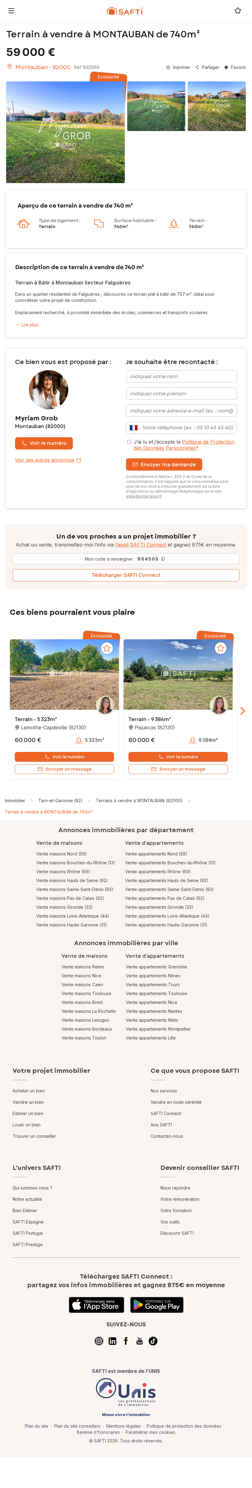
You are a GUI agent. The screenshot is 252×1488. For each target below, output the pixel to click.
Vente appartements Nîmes (153, 975)
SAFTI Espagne (28, 1221)
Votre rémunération (179, 1199)
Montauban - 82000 (42, 67)
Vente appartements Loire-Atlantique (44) (167, 916)
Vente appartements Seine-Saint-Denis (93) (169, 889)
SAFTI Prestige (28, 1244)
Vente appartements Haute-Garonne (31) (166, 924)
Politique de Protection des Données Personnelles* (184, 445)
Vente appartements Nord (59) (156, 853)
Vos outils (170, 1221)
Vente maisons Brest (82, 1002)
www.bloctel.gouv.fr (144, 496)
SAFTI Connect (166, 1113)
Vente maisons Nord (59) (61, 853)
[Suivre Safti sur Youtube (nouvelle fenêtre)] (139, 1341)
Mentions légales (123, 1426)
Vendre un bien (28, 1102)
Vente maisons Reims (82, 966)
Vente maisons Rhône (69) (63, 871)
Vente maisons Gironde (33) (64, 907)
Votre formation (176, 1210)
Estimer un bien (28, 1113)
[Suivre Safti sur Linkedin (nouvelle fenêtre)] (112, 1341)
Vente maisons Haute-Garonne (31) (71, 924)
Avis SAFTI (161, 1124)
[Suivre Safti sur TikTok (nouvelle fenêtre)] (153, 1341)
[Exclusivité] (65, 132)
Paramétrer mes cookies (150, 1432)
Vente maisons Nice (81, 975)
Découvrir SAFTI (177, 1233)
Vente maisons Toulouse (86, 993)
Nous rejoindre (175, 1187)
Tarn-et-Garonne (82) (60, 800)
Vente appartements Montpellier (158, 1028)
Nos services (164, 1090)
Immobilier (15, 800)
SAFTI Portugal (28, 1233)
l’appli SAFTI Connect (140, 545)
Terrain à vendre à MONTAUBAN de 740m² (49, 811)
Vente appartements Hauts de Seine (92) (166, 880)
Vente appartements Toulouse (156, 993)
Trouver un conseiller (34, 1136)
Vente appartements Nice (151, 1002)
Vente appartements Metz (152, 1020)
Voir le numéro (48, 443)
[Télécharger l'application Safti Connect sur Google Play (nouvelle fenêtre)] (156, 1305)
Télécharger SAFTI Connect (126, 575)
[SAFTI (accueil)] (125, 11)
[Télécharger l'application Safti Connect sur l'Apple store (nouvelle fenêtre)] (96, 1305)
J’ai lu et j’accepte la (184, 445)
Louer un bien (27, 1124)
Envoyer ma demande (168, 464)
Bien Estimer (25, 1210)
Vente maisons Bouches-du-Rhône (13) (75, 862)
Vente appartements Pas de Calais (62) (165, 898)
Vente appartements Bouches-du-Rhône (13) (170, 862)
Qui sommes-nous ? (32, 1187)
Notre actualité (27, 1199)
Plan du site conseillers (77, 1426)
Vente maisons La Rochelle (88, 1011)
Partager (210, 67)
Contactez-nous (167, 1136)
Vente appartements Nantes (154, 1011)
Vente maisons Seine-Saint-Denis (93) (74, 889)
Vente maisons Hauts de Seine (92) (72, 880)
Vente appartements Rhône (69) (158, 871)
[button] (64, 675)
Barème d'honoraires (98, 1432)
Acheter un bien (29, 1090)
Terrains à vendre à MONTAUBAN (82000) (139, 800)
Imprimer (181, 67)
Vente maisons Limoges (85, 1020)
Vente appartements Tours (153, 984)
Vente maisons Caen (82, 984)
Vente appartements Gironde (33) (159, 907)
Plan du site (36, 1426)
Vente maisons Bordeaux (86, 1028)
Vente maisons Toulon (83, 1037)
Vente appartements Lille (151, 1037)
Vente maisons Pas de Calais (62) (70, 898)
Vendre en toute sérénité (176, 1102)
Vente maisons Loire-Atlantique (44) (72, 916)
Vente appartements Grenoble (156, 966)
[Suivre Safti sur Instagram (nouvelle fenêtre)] (99, 1341)
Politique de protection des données (184, 1426)
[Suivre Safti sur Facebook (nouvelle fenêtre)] (126, 1341)
